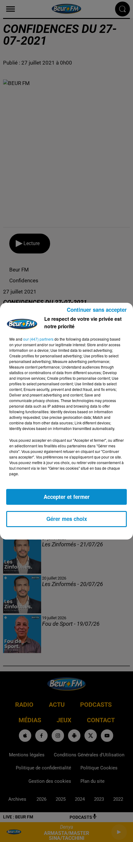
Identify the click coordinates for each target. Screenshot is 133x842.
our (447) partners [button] (38, 339)
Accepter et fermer (67, 496)
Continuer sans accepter (97, 309)
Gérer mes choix (66, 518)
